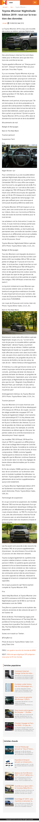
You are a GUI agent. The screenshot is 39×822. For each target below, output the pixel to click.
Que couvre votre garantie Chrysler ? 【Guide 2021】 (24, 711)
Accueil (5, 7)
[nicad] (11, 2)
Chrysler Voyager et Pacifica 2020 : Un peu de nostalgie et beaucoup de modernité (24, 724)
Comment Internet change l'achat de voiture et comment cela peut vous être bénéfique (24, 672)
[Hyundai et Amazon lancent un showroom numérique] (9, 763)
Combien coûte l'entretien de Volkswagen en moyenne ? (23, 685)
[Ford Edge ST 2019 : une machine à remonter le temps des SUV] (9, 802)
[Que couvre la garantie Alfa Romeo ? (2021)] (9, 700)
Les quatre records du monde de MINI (21, 650)
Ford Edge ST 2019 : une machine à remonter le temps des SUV (24, 800)
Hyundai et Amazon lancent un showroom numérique (23, 761)
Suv (11, 7)
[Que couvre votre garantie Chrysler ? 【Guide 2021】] (9, 713)
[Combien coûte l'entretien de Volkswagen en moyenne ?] (9, 687)
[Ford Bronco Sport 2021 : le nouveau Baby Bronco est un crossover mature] (9, 789)
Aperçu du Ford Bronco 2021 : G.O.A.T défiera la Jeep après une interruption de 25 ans (24, 774)
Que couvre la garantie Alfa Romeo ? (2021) (23, 698)
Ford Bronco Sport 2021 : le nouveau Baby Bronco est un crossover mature (24, 787)
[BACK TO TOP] (36, 819)
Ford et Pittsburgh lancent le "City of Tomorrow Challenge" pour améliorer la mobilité (24, 748)
